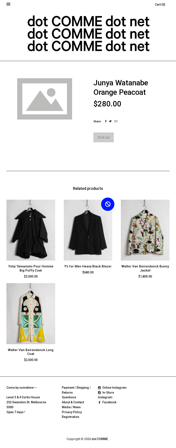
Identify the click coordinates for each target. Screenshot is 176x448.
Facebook (109, 402)
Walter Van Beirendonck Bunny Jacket (145, 268)
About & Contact (73, 402)
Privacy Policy (72, 412)
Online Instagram (114, 387)
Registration (70, 417)
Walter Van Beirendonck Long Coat (30, 352)
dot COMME (100, 439)
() (160, 4)
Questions (69, 397)
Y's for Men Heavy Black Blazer (88, 266)
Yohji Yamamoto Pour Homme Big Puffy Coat (30, 268)
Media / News (71, 407)
